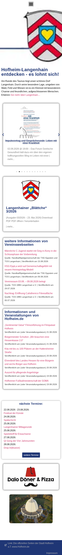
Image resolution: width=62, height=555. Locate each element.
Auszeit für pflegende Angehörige (22, 372)
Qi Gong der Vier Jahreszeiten (19, 441)
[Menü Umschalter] (31, 4)
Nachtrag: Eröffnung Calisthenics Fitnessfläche (29, 293)
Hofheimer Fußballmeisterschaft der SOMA (27, 381)
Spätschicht (10, 420)
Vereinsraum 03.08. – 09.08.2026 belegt (25, 281)
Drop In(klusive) (12, 448)
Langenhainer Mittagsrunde (18, 427)
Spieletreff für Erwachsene (17, 434)
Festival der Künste (14, 413)
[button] (3, 134)
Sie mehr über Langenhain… (25, 95)
